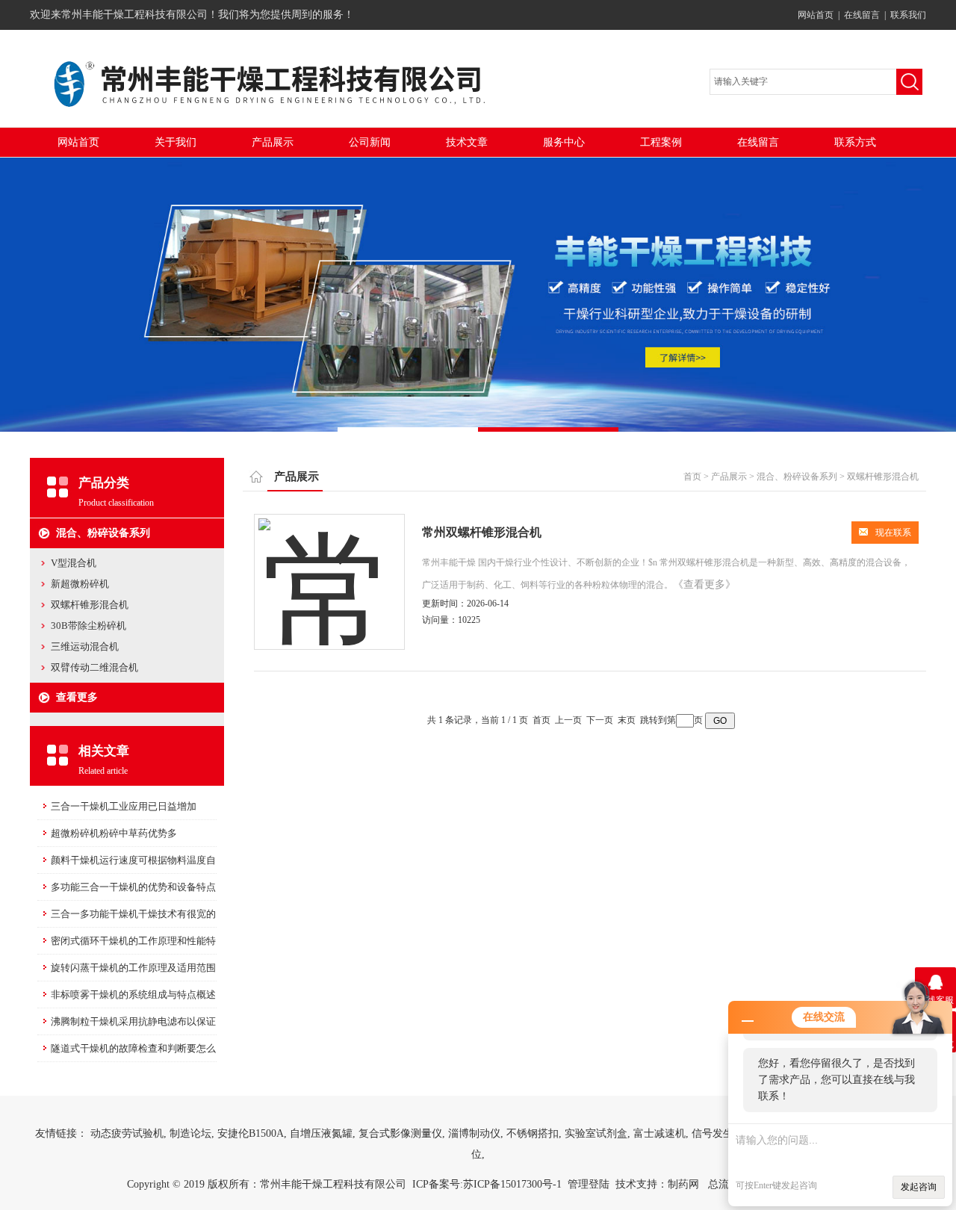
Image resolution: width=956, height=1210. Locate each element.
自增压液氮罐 (321, 1133)
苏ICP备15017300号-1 (512, 1184)
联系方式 (855, 142)
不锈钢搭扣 (532, 1133)
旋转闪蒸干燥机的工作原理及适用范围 (133, 967)
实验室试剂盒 (596, 1133)
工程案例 (661, 142)
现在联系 (893, 532)
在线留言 (862, 15)
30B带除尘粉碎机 (88, 625)
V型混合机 (73, 562)
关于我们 (175, 142)
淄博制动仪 (474, 1133)
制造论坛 (190, 1133)
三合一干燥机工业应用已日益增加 (123, 806)
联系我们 (908, 15)
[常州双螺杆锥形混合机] (329, 567)
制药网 (683, 1184)
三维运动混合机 (85, 646)
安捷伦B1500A (250, 1133)
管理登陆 (588, 1184)
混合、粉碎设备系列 (103, 533)
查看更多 (77, 697)
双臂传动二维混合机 (94, 667)
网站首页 (816, 15)
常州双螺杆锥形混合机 (481, 532)
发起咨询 (919, 1187)
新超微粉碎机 (80, 583)
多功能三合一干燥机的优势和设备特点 (133, 887)
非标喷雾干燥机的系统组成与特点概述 (133, 994)
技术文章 (467, 142)
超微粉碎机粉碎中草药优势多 (114, 833)
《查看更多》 (704, 584)
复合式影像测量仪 (400, 1133)
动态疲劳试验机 (127, 1133)
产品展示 (273, 142)
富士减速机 (659, 1133)
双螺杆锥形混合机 (89, 604)
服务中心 (564, 142)
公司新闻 (370, 142)
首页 (692, 476)
